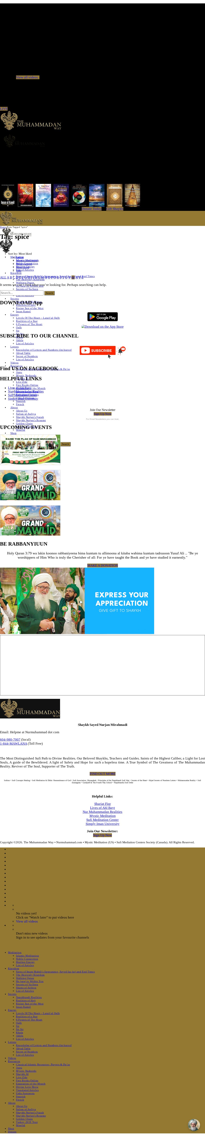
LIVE (4, 109)
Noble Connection (27, 958)
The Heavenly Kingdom (30, 974)
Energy (14, 314)
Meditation (15, 952)
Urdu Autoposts (25, 1093)
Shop (13, 433)
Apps (19, 372)
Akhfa (19, 340)
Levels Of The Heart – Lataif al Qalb (38, 317)
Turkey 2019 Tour (27, 1122)
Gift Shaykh (114, 209)
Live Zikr (21, 381)
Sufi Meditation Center (22, 395)
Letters (14, 346)
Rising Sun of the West (29, 308)
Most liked (22, 267)
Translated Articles (27, 1090)
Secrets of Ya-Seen (27, 289)
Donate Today (91, 209)
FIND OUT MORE (103, 774)
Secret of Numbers (27, 356)
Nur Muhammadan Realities (26, 391)
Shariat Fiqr (102, 804)
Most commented (27, 260)
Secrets (14, 298)
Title (18, 270)
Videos (14, 362)
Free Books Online (27, 385)
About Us (21, 410)
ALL (3, 277)
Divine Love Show (27, 1086)
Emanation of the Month (30, 388)
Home (3, 227)
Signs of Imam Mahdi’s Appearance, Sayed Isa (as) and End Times (55, 971)
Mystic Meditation (102, 816)
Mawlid (20, 1125)
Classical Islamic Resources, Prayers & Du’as (43, 1064)
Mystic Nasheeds (26, 375)
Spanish (21, 401)
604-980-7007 (10, 739)
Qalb (19, 327)
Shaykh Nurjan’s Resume (31, 420)
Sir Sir (20, 1029)
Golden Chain (24, 423)
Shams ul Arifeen (26, 987)
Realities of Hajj (26, 1000)
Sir (17, 330)
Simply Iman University (23, 398)
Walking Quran (25, 282)
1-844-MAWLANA (13, 743)
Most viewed (24, 263)
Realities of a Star (26, 321)
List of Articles (25, 269)
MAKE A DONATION (102, 565)
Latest (19, 257)
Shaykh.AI (22, 1074)
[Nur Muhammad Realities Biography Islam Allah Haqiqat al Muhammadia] (102, 141)
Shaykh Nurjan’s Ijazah (30, 417)
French (20, 404)
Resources (14, 1061)
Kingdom (16, 272)
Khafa (19, 1032)
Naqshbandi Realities (29, 997)
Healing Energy (25, 962)
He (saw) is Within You (29, 981)
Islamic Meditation (27, 955)
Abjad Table (23, 353)
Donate (12, 1131)
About (14, 407)
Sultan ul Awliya (26, 413)
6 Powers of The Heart (29, 324)
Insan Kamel (23, 311)
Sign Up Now (103, 414)
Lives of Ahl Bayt (19, 388)
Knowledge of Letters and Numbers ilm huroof (44, 349)
